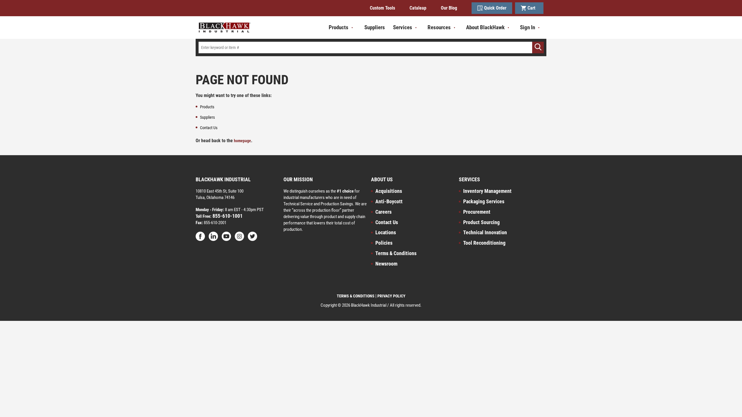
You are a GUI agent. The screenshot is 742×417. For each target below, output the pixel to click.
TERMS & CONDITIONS (355, 296)
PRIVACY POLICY (391, 296)
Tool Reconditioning (484, 243)
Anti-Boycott (389, 201)
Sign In (527, 27)
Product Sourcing (481, 222)
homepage (242, 140)
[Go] (538, 47)
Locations (385, 232)
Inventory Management (487, 191)
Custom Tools (382, 8)
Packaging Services (483, 201)
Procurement (476, 212)
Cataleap (418, 8)
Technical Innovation (485, 232)
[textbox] (371, 47)
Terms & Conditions (396, 253)
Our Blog (449, 8)
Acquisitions (388, 191)
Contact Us (386, 222)
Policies (383, 243)
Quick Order (495, 8)
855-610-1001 (227, 216)
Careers (383, 212)
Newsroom (386, 264)
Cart (533, 8)
